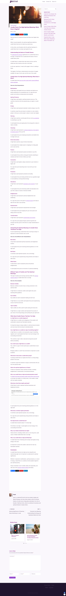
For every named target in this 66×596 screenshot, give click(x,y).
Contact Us (48, 1)
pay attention (36, 118)
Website (33, 573)
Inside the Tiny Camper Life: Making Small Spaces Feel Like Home (50, 15)
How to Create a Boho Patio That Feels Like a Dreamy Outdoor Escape (50, 28)
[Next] (38, 533)
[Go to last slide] (11, 533)
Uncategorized (13, 25)
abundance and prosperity (29, 183)
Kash (14, 494)
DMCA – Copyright (49, 587)
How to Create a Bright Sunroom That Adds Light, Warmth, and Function (49, 33)
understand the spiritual (17, 54)
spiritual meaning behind (23, 467)
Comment (12, 556)
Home (43, 1)
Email (22, 573)
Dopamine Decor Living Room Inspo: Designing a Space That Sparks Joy (49, 39)
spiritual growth (29, 200)
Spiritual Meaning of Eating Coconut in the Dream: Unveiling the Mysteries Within (32, 536)
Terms (52, 585)
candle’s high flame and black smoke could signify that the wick (25, 376)
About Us (54, 1)
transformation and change (29, 217)
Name (11, 573)
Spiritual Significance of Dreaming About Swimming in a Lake (16, 511)
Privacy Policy (47, 585)
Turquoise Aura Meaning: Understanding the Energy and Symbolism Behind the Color (34, 512)
